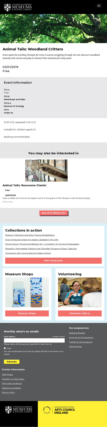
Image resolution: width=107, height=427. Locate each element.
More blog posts (53, 260)
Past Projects (75, 346)
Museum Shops (27, 313)
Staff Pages (7, 374)
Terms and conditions (12, 383)
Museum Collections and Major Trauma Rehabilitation (30, 235)
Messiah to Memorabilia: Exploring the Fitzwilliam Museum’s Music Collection (41, 249)
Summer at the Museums (81, 337)
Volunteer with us (80, 313)
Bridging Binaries (77, 333)
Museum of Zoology (14, 106)
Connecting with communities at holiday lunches (28, 253)
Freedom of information (13, 379)
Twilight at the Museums (80, 342)
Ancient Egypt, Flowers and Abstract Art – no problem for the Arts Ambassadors (42, 244)
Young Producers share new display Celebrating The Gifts (31, 240)
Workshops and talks (14, 99)
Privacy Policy (8, 392)
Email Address (10, 337)
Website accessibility (11, 388)
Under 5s (8, 113)
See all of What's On (53, 213)
